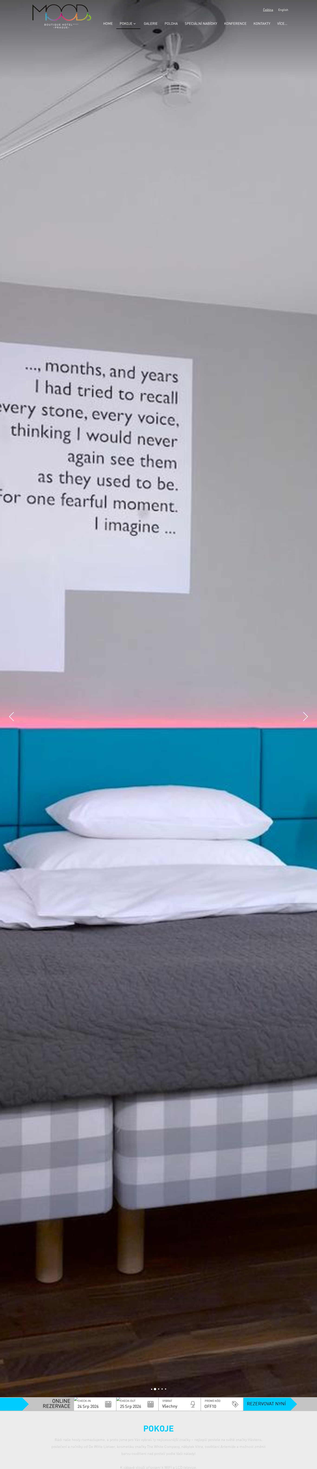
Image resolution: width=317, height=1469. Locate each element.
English (283, 10)
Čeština (268, 10)
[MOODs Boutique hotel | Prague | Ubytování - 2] (158, 1389)
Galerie (151, 24)
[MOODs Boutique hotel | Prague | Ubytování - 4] (165, 1389)
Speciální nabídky (201, 24)
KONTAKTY (261, 24)
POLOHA (171, 24)
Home (108, 24)
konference (235, 24)
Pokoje (126, 24)
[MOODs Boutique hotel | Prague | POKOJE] (151, 1389)
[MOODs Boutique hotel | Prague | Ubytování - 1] (155, 1389)
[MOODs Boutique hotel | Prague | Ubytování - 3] (162, 1389)
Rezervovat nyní (266, 1404)
